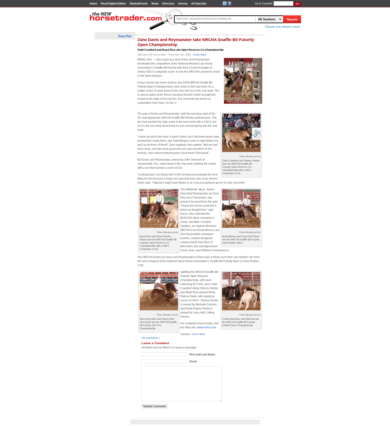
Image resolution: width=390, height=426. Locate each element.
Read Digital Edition (113, 3)
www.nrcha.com (206, 327)
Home (93, 3)
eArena (183, 3)
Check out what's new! (282, 26)
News (155, 3)
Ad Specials (199, 3)
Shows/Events (139, 3)
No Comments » (151, 337)
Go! (297, 3)
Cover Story (199, 54)
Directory (168, 3)
